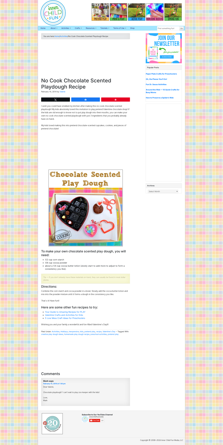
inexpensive (74, 331)
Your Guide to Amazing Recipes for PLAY (65, 312)
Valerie (62, 91)
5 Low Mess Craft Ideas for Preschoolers (65, 318)
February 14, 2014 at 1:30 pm (54, 384)
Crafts (76, 28)
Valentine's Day (109, 331)
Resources (89, 28)
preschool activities (98, 334)
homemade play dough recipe (76, 334)
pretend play (89, 331)
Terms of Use (117, 28)
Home (43, 28)
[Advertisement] (85, 59)
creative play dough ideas (52, 334)
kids (81, 331)
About (52, 28)
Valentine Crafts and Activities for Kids (64, 315)
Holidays (64, 331)
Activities (64, 28)
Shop (132, 28)
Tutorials (102, 28)
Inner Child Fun (51, 13)
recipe (99, 331)
